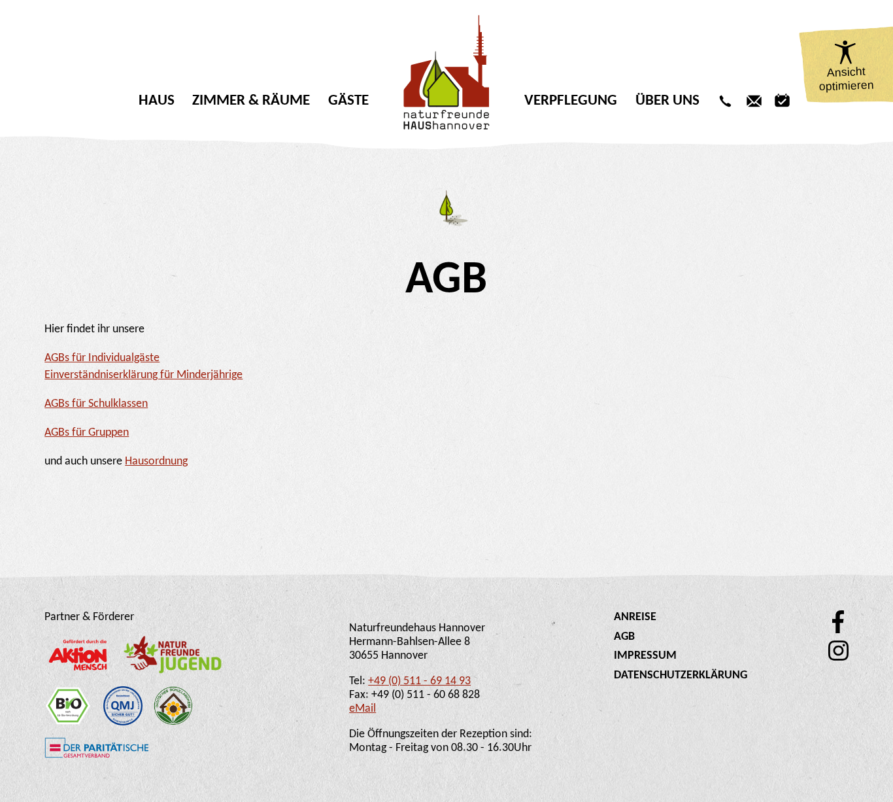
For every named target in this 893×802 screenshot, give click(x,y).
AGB (624, 636)
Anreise (635, 617)
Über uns (667, 101)
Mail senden (754, 101)
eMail (362, 708)
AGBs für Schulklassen (96, 404)
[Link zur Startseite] (447, 72)
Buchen (782, 101)
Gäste (348, 101)
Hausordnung (156, 461)
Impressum (645, 655)
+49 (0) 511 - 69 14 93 (419, 681)
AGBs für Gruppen (86, 432)
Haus (157, 101)
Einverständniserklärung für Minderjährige (143, 375)
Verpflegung (570, 101)
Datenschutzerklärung (680, 675)
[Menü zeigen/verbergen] (446, 132)
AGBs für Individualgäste (102, 358)
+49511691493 (725, 101)
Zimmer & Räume (251, 101)
